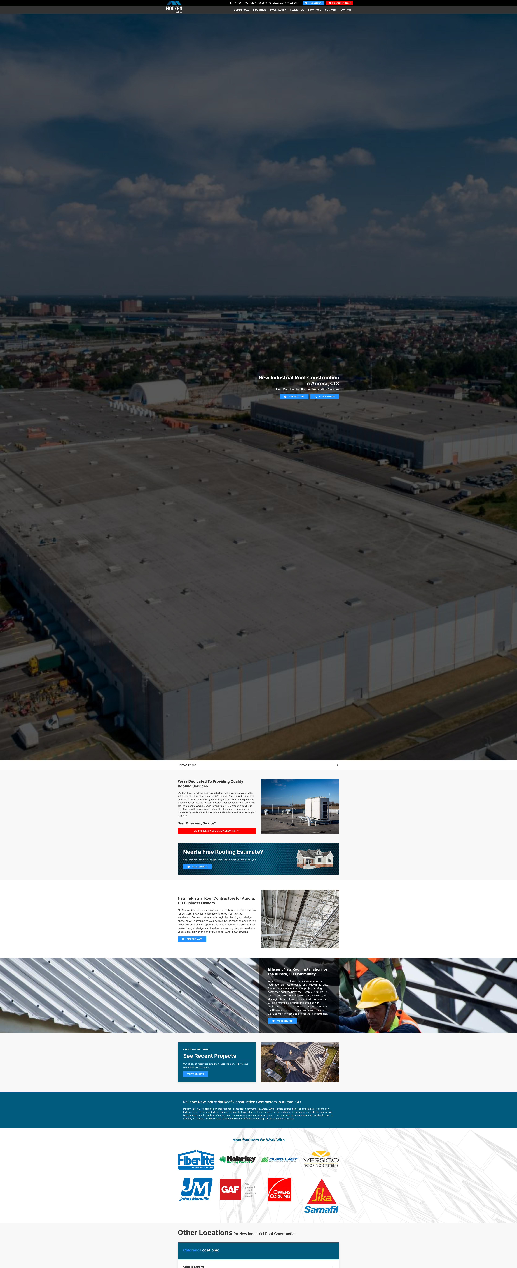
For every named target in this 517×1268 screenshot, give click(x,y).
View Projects (195, 1074)
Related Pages (187, 765)
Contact (345, 9)
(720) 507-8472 (264, 3)
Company (330, 9)
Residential (297, 9)
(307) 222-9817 (291, 3)
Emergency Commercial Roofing (216, 831)
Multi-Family (278, 9)
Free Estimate (315, 2)
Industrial (259, 9)
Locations (314, 9)
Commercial (241, 9)
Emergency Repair (341, 2)
